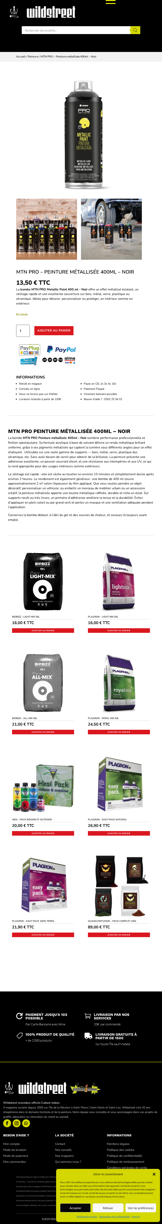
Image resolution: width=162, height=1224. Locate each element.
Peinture (33, 56)
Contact (60, 1144)
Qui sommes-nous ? (68, 1162)
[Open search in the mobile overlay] (81, 30)
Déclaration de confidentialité (114, 1216)
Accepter (75, 1208)
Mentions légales (118, 1144)
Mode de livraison (14, 1150)
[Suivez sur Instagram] (17, 1123)
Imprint (136, 1216)
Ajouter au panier (54, 330)
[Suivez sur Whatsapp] (26, 1123)
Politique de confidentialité (124, 1156)
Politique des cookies (120, 1150)
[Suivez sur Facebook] (7, 1123)
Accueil (20, 56)
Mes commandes (14, 1162)
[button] (154, 1174)
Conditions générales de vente (127, 1168)
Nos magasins (64, 1156)
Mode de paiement (15, 1156)
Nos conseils (63, 1150)
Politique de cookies (87, 1216)
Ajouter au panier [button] (43, 630)
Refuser (108, 1208)
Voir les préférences (141, 1208)
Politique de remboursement (125, 1162)
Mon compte (11, 1144)
